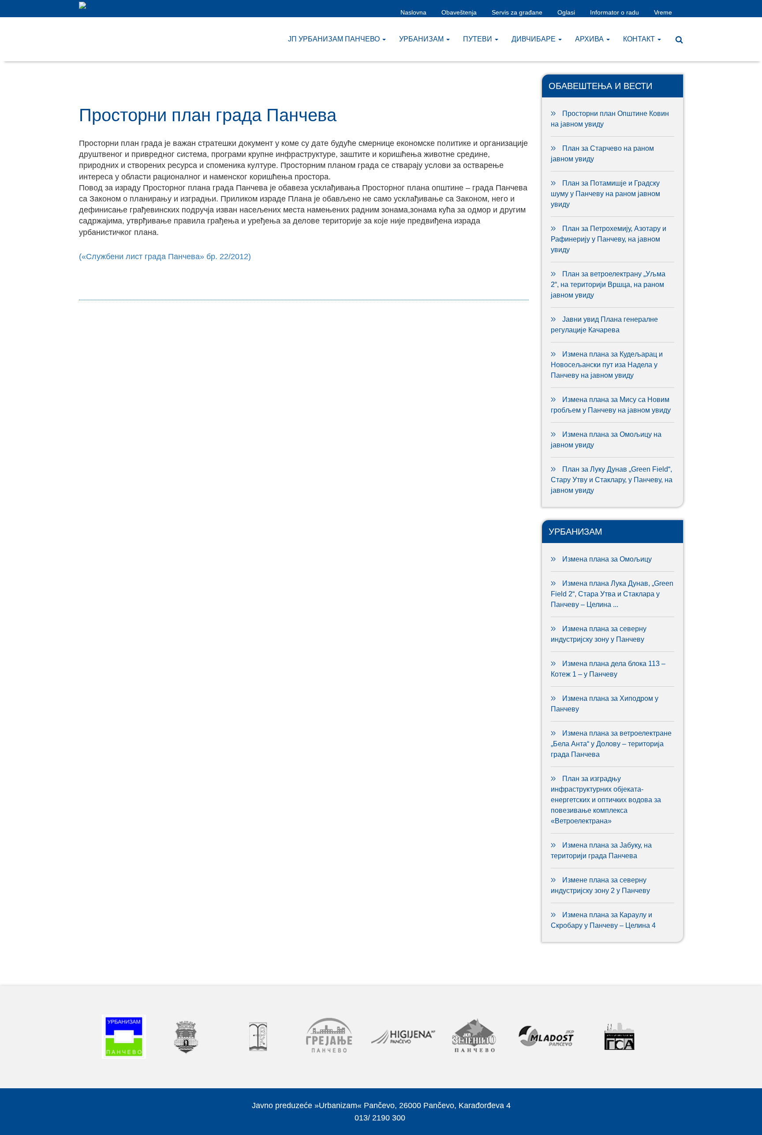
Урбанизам (422, 39)
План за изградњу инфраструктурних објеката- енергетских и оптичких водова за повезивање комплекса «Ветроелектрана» (606, 800)
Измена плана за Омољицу (607, 559)
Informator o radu (614, 12)
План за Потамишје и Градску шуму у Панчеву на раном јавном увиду (605, 193)
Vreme (663, 12)
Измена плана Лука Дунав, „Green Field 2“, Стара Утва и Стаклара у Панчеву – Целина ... (612, 594)
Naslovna (413, 12)
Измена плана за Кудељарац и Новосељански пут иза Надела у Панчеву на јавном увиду (607, 364)
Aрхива (590, 39)
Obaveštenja (459, 12)
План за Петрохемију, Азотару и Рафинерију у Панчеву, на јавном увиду (608, 239)
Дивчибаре (534, 39)
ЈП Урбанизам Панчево (334, 39)
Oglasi (566, 12)
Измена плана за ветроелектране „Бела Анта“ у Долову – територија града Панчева (611, 743)
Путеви (478, 39)
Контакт (640, 39)
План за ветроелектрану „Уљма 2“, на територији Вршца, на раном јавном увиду (608, 284)
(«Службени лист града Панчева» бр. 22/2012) (165, 256)
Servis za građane (517, 12)
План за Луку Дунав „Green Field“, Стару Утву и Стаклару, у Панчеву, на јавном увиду (611, 479)
